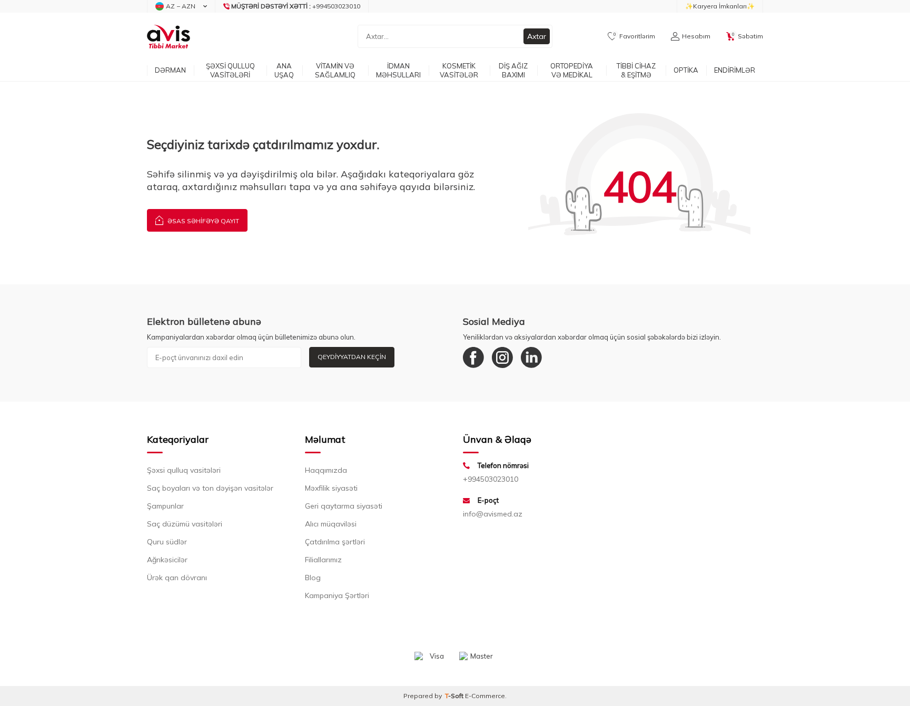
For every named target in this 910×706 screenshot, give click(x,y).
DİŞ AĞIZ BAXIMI (513, 70)
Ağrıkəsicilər (167, 559)
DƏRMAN (170, 70)
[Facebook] (473, 357)
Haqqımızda (326, 470)
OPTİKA (686, 70)
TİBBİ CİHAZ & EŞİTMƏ (636, 70)
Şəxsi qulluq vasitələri (184, 470)
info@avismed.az (492, 514)
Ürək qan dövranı (177, 577)
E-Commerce (485, 696)
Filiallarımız (323, 559)
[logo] (168, 36)
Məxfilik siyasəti (331, 488)
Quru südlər (167, 541)
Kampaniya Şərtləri (337, 595)
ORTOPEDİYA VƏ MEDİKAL (571, 70)
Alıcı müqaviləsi (331, 524)
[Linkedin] (531, 357)
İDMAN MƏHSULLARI (398, 70)
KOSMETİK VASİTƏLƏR (459, 70)
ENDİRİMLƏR (734, 70)
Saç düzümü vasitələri (184, 524)
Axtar (536, 36)
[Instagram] (502, 357)
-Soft (455, 696)
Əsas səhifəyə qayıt (202, 221)
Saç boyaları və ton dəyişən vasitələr (210, 488)
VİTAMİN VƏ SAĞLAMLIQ (335, 70)
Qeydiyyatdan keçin (352, 357)
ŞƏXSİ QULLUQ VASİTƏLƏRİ (230, 70)
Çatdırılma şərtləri (335, 541)
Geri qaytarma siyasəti (343, 506)
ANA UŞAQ (284, 70)
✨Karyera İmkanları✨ (720, 6)
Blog (313, 577)
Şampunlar (165, 506)
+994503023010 (490, 479)
